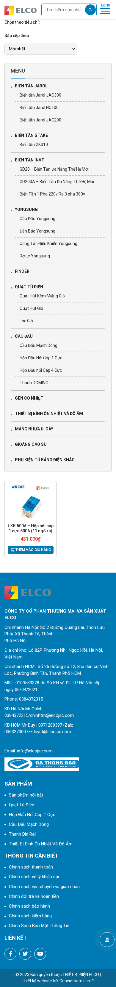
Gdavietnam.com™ (76, 980)
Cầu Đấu (24, 336)
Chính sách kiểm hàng (30, 916)
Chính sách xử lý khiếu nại (34, 876)
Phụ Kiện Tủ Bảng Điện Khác (45, 459)
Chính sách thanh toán (31, 867)
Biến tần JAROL (31, 86)
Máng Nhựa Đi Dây (34, 429)
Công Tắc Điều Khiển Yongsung (48, 243)
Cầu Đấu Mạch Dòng (38, 345)
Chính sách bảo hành (29, 906)
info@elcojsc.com (35, 751)
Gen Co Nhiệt (29, 398)
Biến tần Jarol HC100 (39, 107)
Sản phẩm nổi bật (26, 795)
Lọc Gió (26, 320)
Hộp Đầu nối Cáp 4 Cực (41, 370)
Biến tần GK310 (34, 144)
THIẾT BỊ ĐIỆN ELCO (80, 974)
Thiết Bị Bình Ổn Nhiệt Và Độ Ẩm (49, 413)
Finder (22, 271)
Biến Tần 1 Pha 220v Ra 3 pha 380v (52, 194)
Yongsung (26, 209)
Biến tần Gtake (31, 135)
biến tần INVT (29, 160)
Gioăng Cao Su (31, 444)
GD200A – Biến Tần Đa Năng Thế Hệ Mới (57, 181)
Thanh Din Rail (22, 834)
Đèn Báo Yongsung (37, 231)
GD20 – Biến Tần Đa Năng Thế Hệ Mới (54, 169)
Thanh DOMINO (34, 382)
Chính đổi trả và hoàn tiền (34, 896)
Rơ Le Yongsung (35, 256)
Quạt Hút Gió (31, 308)
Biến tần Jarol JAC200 (40, 120)
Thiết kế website (37, 980)
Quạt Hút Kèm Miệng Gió (42, 296)
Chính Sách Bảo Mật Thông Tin (39, 925)
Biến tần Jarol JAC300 (40, 95)
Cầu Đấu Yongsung (37, 218)
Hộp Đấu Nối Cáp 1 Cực (41, 357)
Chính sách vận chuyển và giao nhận (44, 886)
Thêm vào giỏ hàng (33, 550)
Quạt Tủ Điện (29, 286)
